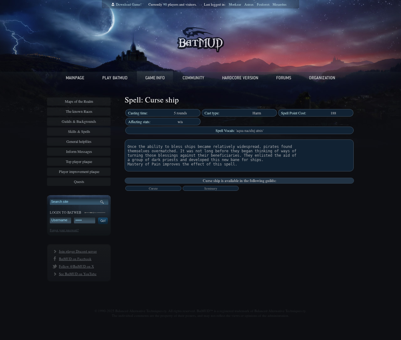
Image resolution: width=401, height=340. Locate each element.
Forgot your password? (64, 230)
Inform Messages (79, 151)
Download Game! (129, 4)
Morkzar (235, 4)
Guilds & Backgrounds (79, 121)
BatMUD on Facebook (75, 258)
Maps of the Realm (79, 101)
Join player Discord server (78, 251)
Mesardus (279, 4)
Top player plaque (79, 161)
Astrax (249, 4)
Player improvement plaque (79, 171)
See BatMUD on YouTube (77, 273)
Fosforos (263, 4)
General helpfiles (78, 141)
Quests (79, 181)
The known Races (79, 111)
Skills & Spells (79, 131)
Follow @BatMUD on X (76, 266)
